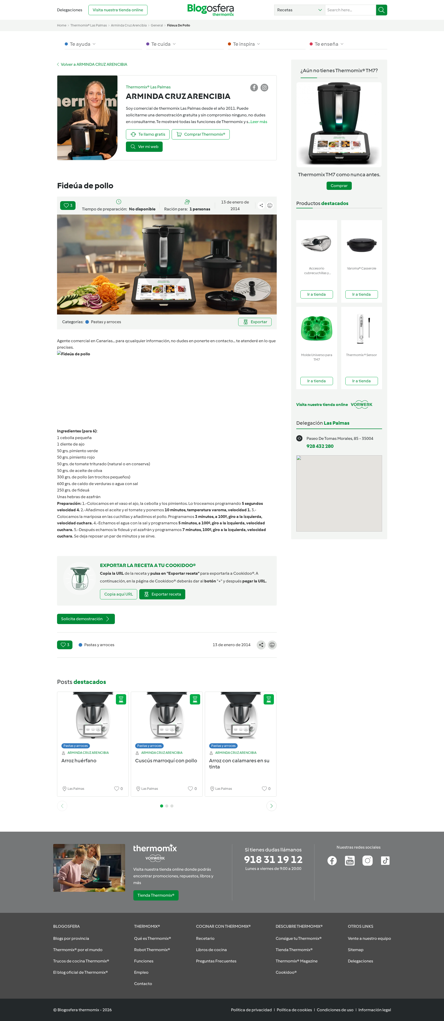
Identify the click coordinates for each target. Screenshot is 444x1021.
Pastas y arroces (75, 746)
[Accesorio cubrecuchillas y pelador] (316, 242)
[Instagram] (367, 861)
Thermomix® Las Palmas (88, 25)
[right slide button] (271, 806)
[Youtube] (350, 861)
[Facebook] (332, 861)
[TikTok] (385, 861)
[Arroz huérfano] (93, 721)
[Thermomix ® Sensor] (361, 329)
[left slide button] (62, 806)
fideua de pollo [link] (178, 25)
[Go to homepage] (211, 10)
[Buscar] (381, 10)
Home (61, 25)
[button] (299, 10)
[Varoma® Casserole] (361, 242)
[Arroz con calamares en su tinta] (240, 721)
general (157, 25)
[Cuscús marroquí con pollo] (166, 721)
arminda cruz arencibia (129, 25)
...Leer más (257, 121)
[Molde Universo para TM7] (316, 329)
